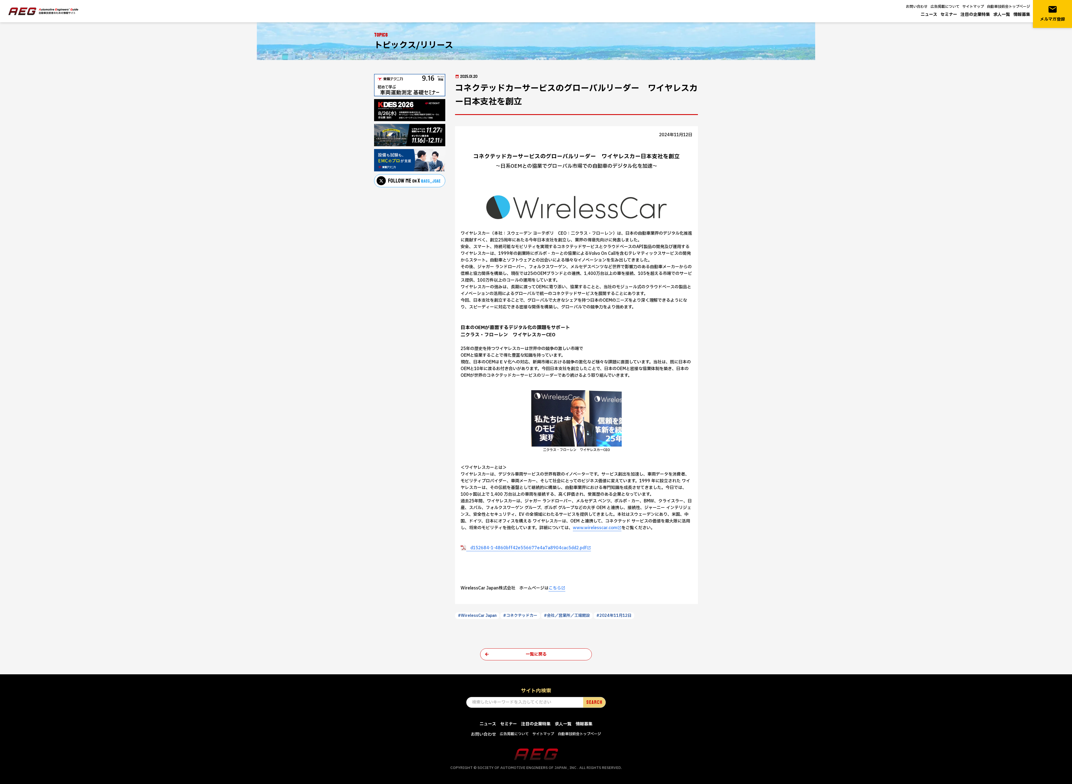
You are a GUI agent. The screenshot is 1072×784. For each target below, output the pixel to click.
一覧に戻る (536, 654)
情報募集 (1021, 14)
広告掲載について (944, 6)
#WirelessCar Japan (477, 615)
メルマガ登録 (1052, 13)
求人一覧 (1001, 14)
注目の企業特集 (975, 14)
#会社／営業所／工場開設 (567, 615)
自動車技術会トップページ (1008, 6)
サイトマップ (973, 6)
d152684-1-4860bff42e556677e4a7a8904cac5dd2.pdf (526, 548)
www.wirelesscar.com (595, 528)
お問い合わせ (917, 6)
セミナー (949, 14)
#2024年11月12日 (613, 615)
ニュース (929, 14)
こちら (555, 588)
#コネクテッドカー (520, 615)
